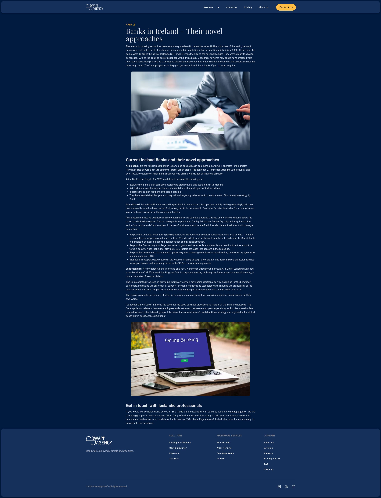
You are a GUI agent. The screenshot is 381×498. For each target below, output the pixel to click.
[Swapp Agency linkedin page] (277, 486)
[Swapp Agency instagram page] (291, 486)
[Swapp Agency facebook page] (284, 486)
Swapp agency (238, 411)
